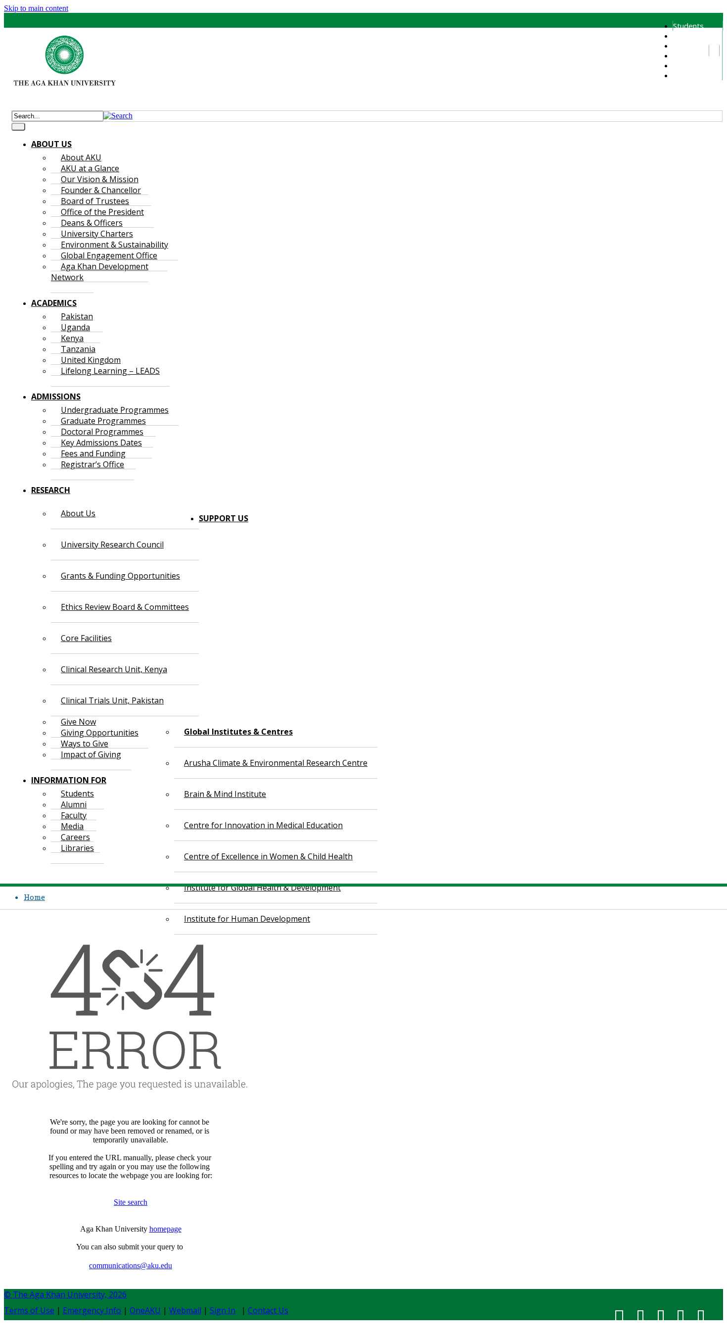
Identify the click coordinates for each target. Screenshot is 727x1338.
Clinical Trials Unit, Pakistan (112, 700)
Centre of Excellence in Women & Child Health (268, 856)
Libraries (687, 75)
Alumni (683, 36)
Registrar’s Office (92, 464)
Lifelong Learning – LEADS (110, 370)
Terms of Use (29, 1310)
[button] (118, 115)
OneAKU (145, 1310)
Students (688, 26)
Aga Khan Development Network (99, 272)
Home (34, 897)
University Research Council (112, 544)
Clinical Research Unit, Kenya (114, 669)
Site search (130, 1202)
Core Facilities (86, 638)
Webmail (185, 1310)
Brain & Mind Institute (225, 794)
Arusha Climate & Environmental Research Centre (275, 762)
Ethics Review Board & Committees (125, 606)
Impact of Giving (91, 754)
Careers (686, 65)
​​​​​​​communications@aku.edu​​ (130, 1265)
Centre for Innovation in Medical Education (263, 825)
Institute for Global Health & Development (262, 887)
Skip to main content (36, 8)
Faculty (684, 45)
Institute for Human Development (247, 918)
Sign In (222, 1310)
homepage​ (165, 1229)
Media (683, 55)
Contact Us (268, 1310)
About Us (78, 513)
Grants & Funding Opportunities (120, 575)
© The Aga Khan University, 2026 (65, 1294)
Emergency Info (92, 1310)
